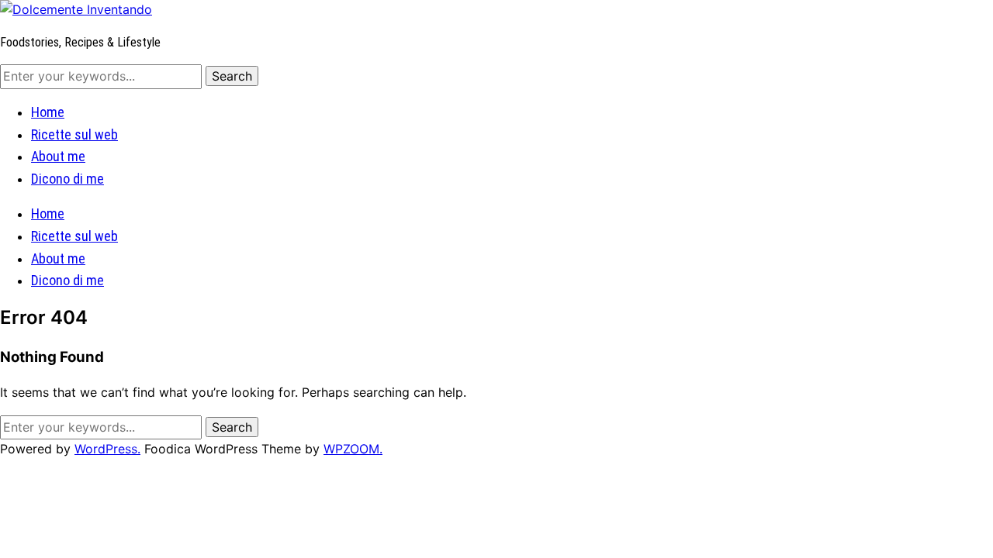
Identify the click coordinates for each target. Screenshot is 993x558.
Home (47, 112)
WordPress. (107, 448)
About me (58, 156)
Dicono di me (67, 178)
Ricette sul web (74, 134)
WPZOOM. (353, 448)
